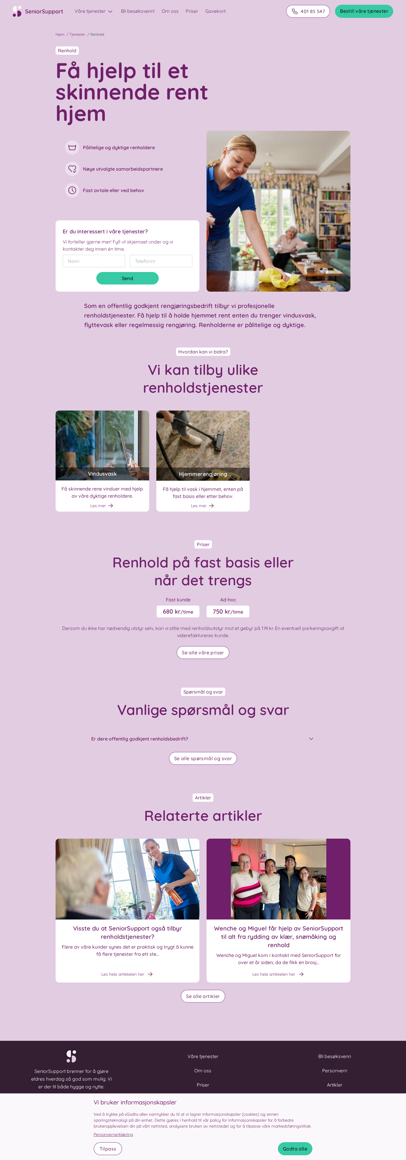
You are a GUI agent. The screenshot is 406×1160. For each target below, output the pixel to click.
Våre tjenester (91, 11)
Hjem (60, 34)
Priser (192, 11)
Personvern (334, 1070)
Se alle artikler (203, 996)
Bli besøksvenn (334, 1056)
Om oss (170, 11)
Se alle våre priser (203, 653)
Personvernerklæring (113, 1134)
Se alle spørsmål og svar (203, 758)
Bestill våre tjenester (364, 11)
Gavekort (215, 11)
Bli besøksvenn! (138, 11)
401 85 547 (313, 11)
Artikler (334, 1085)
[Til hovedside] (41, 11)
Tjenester (77, 34)
